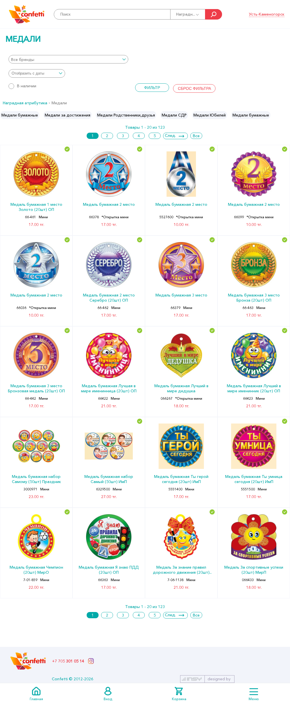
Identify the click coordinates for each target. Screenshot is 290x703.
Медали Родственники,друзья (126, 115)
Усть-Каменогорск (266, 14)
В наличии (26, 85)
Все (196, 135)
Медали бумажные (19, 115)
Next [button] (285, 115)
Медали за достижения (67, 115)
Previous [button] (4, 115)
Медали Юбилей (209, 115)
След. (170, 135)
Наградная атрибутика (25, 102)
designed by (219, 678)
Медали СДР (174, 115)
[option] (19, 115)
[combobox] (68, 59)
